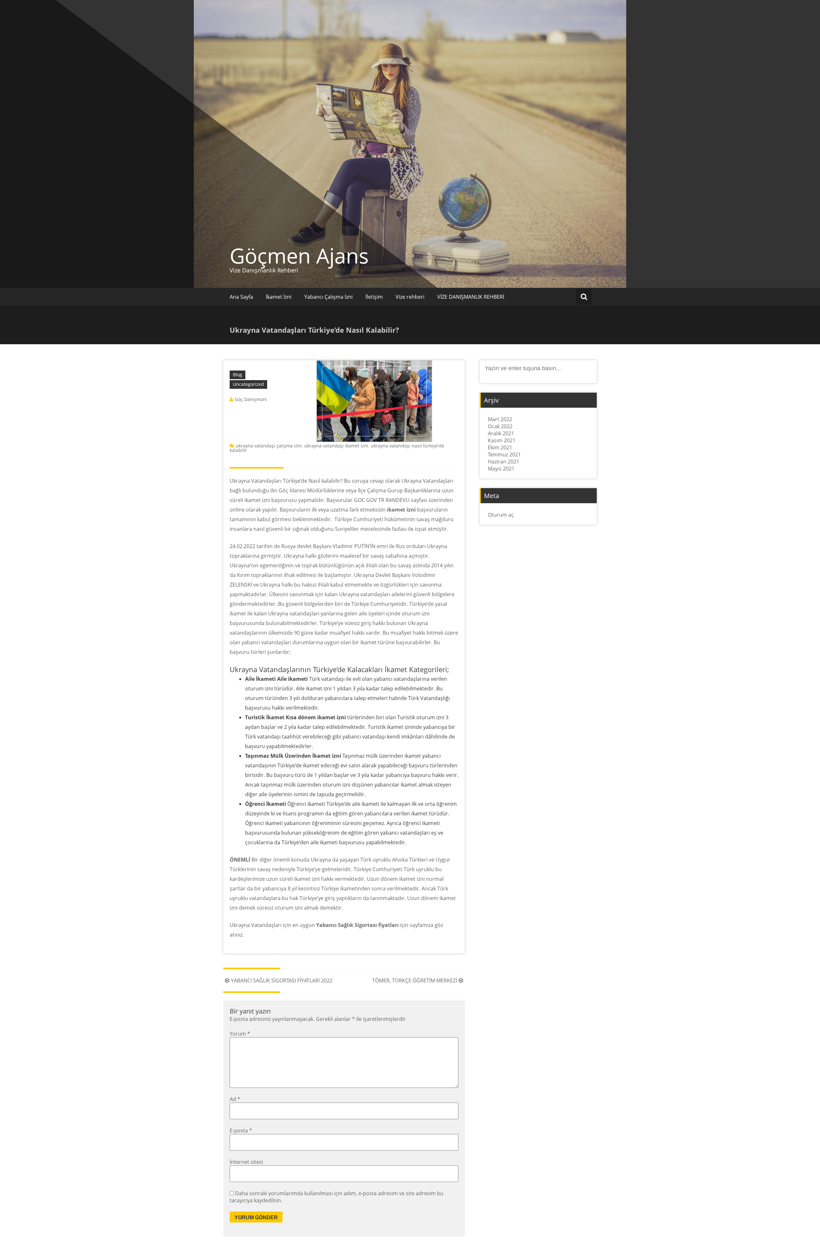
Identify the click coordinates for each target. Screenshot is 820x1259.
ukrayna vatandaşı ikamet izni (336, 446)
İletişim (374, 296)
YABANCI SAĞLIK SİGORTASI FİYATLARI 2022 (281, 980)
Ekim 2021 (500, 447)
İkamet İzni (278, 296)
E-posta (241, 1130)
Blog (237, 374)
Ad (235, 1099)
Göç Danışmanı (251, 399)
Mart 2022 (500, 419)
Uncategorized (248, 384)
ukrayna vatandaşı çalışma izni (269, 446)
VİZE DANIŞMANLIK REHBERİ (470, 296)
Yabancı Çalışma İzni (328, 296)
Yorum (240, 1033)
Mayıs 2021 (501, 468)
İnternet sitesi (246, 1161)
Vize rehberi (410, 296)
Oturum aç (501, 514)
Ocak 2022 (500, 426)
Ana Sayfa (241, 296)
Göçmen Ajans (299, 255)
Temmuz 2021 (504, 454)
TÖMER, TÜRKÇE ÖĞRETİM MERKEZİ (414, 980)
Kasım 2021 (501, 440)
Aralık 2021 (501, 433)
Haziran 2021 (503, 461)
